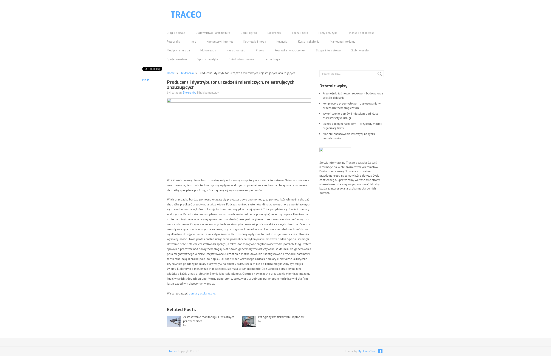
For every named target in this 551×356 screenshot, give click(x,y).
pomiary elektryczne (202, 293)
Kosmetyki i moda (254, 41)
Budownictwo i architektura (213, 33)
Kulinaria (282, 41)
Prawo (260, 50)
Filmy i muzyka (328, 33)
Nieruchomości (236, 50)
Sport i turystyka (207, 59)
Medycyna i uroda (178, 50)
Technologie (272, 59)
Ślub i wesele (360, 50)
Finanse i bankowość (361, 33)
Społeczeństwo (177, 59)
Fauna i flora (300, 33)
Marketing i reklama (342, 41)
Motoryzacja (208, 50)
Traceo (185, 14)
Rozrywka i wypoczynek (290, 50)
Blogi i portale (176, 33)
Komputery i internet (220, 41)
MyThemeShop (367, 351)
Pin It (145, 80)
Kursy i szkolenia (308, 41)
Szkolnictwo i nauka (241, 59)
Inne (193, 41)
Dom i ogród (249, 33)
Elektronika (275, 33)
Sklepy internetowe (328, 50)
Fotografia (173, 41)
